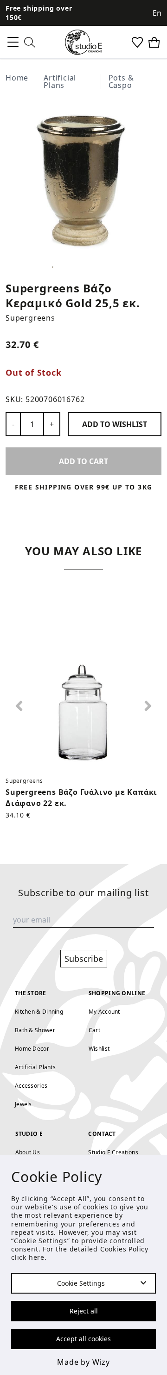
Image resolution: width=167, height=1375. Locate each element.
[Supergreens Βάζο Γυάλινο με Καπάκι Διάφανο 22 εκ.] (83, 692)
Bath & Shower (35, 1030)
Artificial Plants (35, 1067)
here (37, 1257)
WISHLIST (114, 424)
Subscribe (83, 958)
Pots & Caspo (121, 81)
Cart (94, 1030)
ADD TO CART (83, 461)
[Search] (29, 42)
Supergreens (30, 318)
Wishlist (99, 1049)
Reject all (84, 1311)
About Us (27, 1152)
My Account (104, 1012)
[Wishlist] (137, 42)
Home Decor (32, 1049)
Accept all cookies (83, 1338)
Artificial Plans (60, 81)
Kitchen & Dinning (39, 1012)
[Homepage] (83, 42)
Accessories (31, 1086)
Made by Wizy (83, 1362)
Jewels (23, 1104)
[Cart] (154, 42)
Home (17, 78)
